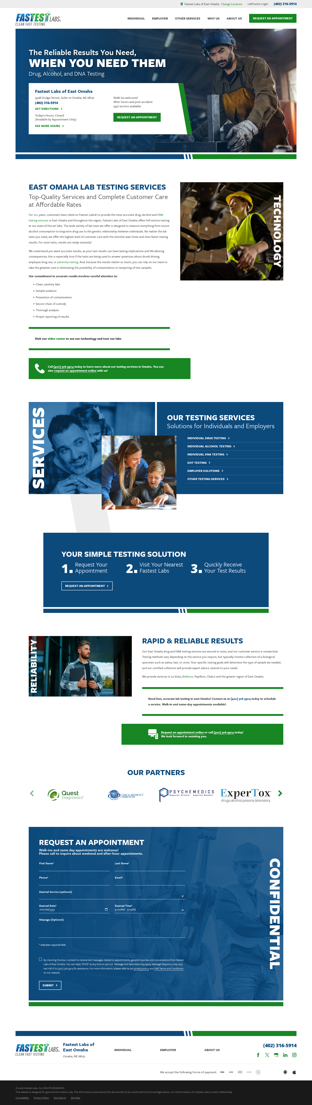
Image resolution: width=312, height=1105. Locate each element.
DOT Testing (197, 462)
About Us (212, 1050)
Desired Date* (48, 905)
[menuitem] (22, 1098)
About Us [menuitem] (234, 18)
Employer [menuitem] (160, 18)
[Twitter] (267, 1055)
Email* (119, 877)
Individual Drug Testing (206, 438)
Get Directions (47, 109)
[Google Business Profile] (276, 1055)
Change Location (231, 4)
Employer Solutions (203, 471)
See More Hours (47, 126)
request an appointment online (75, 371)
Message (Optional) (51, 919)
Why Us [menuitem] (213, 18)
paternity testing (67, 262)
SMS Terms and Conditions (168, 968)
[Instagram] (294, 1055)
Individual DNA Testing (205, 454)
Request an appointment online (182, 732)
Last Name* (122, 863)
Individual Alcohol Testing (209, 446)
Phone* (43, 877)
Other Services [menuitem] (187, 18)
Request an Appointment (137, 117)
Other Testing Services (206, 479)
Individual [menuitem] (136, 18)
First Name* (46, 863)
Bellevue (187, 676)
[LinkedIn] (285, 1055)
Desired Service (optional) (55, 892)
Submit (48, 985)
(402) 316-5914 (285, 4)
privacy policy (141, 968)
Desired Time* (123, 905)
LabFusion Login (258, 4)
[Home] (38, 18)
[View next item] (280, 793)
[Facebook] (258, 1055)
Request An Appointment (273, 18)
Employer (168, 1050)
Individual (123, 1050)
